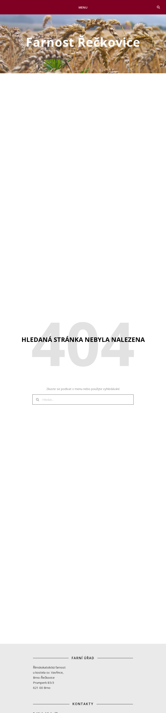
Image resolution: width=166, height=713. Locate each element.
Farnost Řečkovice (83, 42)
